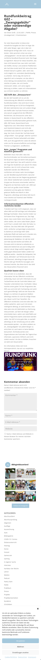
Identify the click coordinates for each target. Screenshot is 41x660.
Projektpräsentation (11, 598)
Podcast (7, 578)
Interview (7, 565)
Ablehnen (20, 647)
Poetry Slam (8, 582)
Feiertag (7, 546)
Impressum (32, 657)
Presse (33, 33)
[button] (38, 609)
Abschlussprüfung (10, 520)
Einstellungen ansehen (20, 652)
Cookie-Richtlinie (11, 657)
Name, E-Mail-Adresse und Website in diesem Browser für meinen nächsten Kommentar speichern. (18, 436)
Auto (5, 533)
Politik (28, 33)
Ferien (6, 549)
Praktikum (7, 588)
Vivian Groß (11, 33)
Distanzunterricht (10, 542)
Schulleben (8, 604)
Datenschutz (22, 657)
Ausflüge (7, 526)
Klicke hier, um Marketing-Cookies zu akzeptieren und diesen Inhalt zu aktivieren (20, 361)
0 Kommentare (21, 35)
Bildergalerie (8, 536)
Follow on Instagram (20, 506)
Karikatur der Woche (11, 569)
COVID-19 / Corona (10, 539)
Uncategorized (9, 35)
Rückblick (7, 601)
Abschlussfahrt (9, 516)
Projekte (7, 595)
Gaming (7, 559)
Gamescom (8, 555)
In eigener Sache (10, 562)
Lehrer (6, 572)
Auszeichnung (9, 529)
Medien (6, 575)
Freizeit (6, 552)
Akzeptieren (20, 641)
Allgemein (7, 523)
